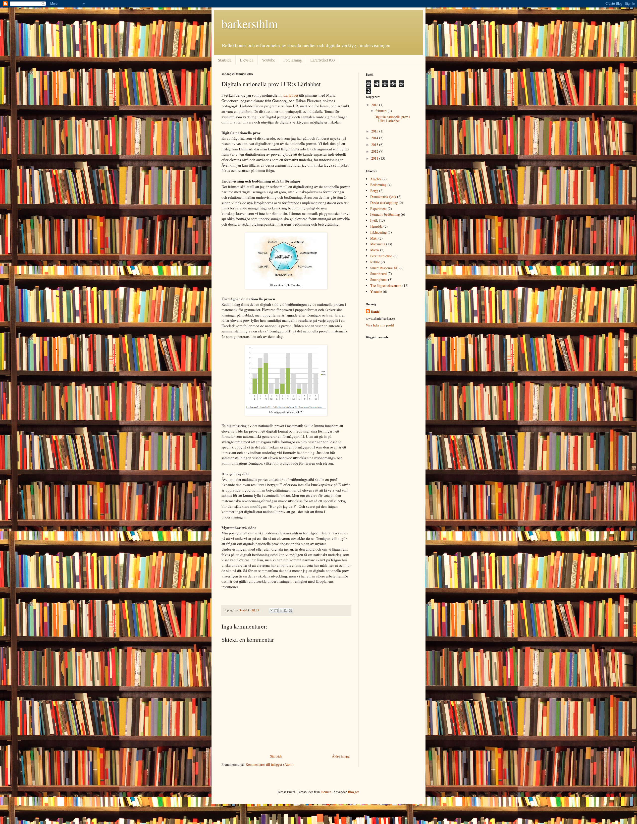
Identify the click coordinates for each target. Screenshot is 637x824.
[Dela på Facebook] (285, 610)
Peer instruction (381, 256)
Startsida (224, 60)
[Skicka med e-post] (271, 610)
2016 (375, 104)
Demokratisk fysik (383, 196)
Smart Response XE (384, 267)
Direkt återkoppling (384, 202)
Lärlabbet (290, 95)
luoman (326, 791)
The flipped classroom (385, 285)
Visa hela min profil (380, 325)
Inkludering (378, 232)
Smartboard (378, 273)
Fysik (374, 220)
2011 (375, 158)
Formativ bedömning (385, 214)
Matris (374, 250)
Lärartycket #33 (322, 60)
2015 (375, 131)
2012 (375, 151)
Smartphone (378, 279)
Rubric (375, 261)
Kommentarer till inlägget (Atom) (270, 764)
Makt (373, 238)
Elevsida (246, 60)
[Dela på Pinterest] (290, 610)
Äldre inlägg (341, 756)
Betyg (374, 190)
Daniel (375, 311)
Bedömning (378, 184)
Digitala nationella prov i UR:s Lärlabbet (392, 118)
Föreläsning (292, 60)
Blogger (353, 791)
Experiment (378, 208)
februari (381, 110)
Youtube (268, 60)
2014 (375, 137)
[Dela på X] (280, 610)
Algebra (375, 179)
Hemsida (376, 226)
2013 (375, 144)
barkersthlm (249, 23)
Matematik (377, 244)
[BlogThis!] (276, 610)
